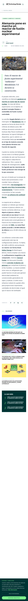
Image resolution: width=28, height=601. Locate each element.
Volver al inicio (7, 10)
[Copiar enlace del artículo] (21, 302)
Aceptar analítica (14, 597)
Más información (12, 590)
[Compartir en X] (14, 302)
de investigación (17, 185)
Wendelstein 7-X (17, 122)
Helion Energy (7, 250)
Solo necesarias (14, 593)
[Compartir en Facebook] (10, 302)
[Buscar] (22, 4)
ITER (12, 225)
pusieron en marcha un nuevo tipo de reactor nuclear (14, 101)
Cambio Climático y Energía (11, 18)
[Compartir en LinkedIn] (18, 302)
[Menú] (3, 4)
